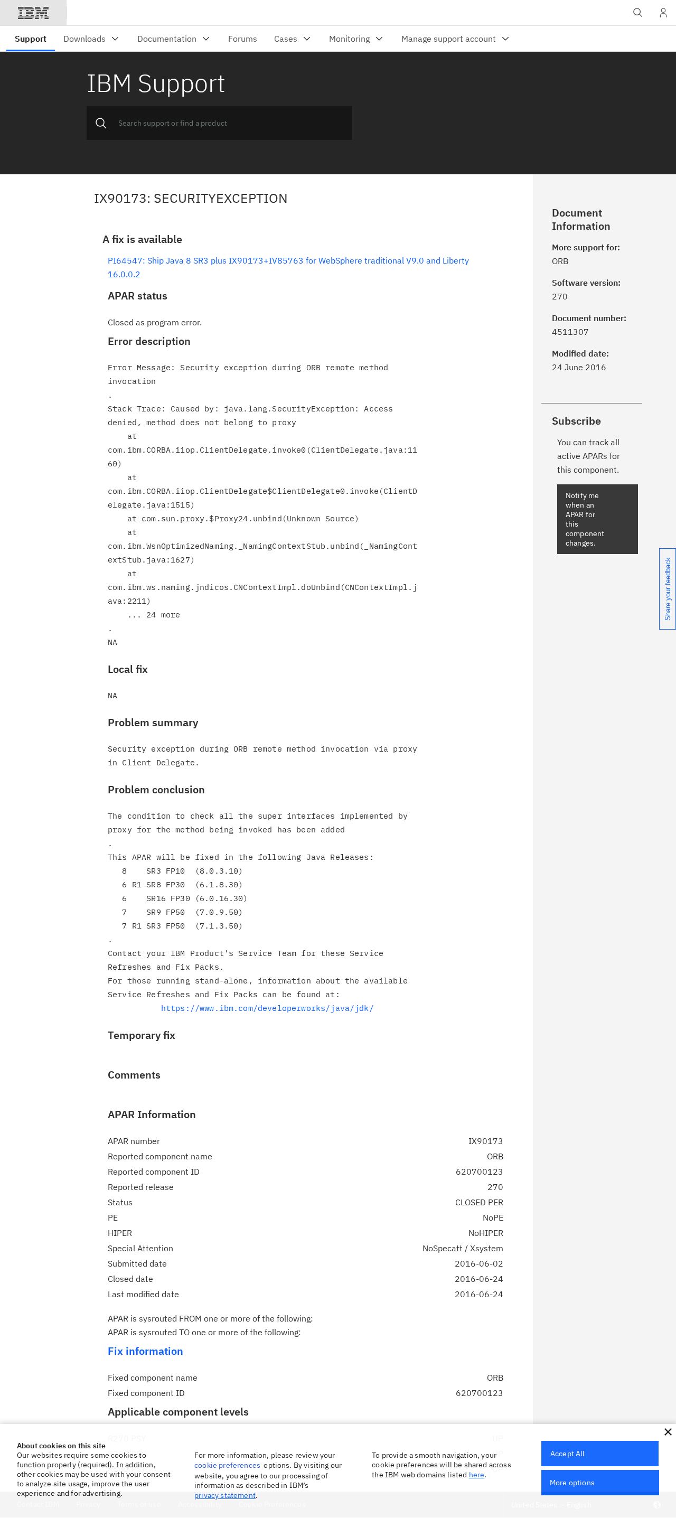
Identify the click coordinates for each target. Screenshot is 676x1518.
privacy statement (225, 1495)
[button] (668, 1432)
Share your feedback (668, 589)
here (477, 1474)
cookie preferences (227, 1465)
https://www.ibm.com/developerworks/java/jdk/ (267, 1008)
